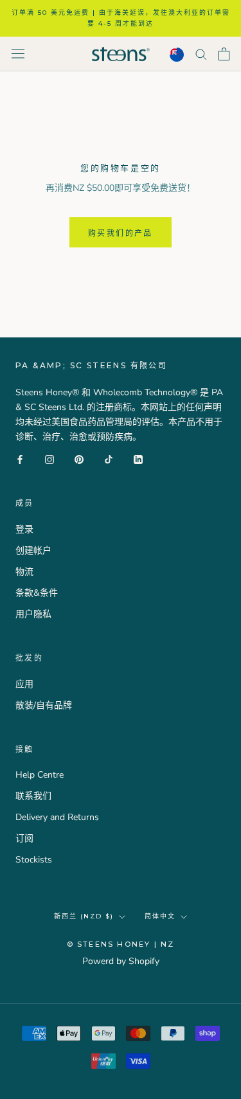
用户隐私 (33, 614)
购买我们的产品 (120, 233)
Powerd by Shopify (120, 961)
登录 (24, 529)
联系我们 (33, 796)
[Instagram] (49, 458)
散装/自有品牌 (43, 705)
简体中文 (160, 916)
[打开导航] (18, 53)
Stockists (33, 859)
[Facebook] (19, 458)
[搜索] (201, 53)
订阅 (24, 838)
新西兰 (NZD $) (84, 916)
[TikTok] (108, 458)
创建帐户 (33, 550)
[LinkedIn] (138, 458)
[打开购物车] (224, 54)
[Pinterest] (79, 458)
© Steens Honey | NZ (121, 944)
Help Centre (39, 775)
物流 (24, 572)
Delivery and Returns (57, 817)
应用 (24, 684)
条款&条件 (36, 593)
